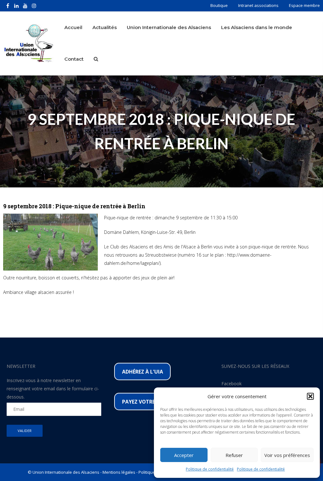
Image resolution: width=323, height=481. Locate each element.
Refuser (234, 455)
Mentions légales (119, 472)
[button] (310, 396)
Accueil (73, 27)
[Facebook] (7, 5)
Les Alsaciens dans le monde (256, 27)
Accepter (184, 455)
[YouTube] (25, 5)
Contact (74, 59)
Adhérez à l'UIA (142, 371)
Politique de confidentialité (210, 469)
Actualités (104, 27)
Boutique (219, 5)
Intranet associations (258, 5)
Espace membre (304, 5)
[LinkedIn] (16, 5)
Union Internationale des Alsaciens (169, 27)
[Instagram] (34, 5)
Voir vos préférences (287, 455)
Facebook (231, 384)
